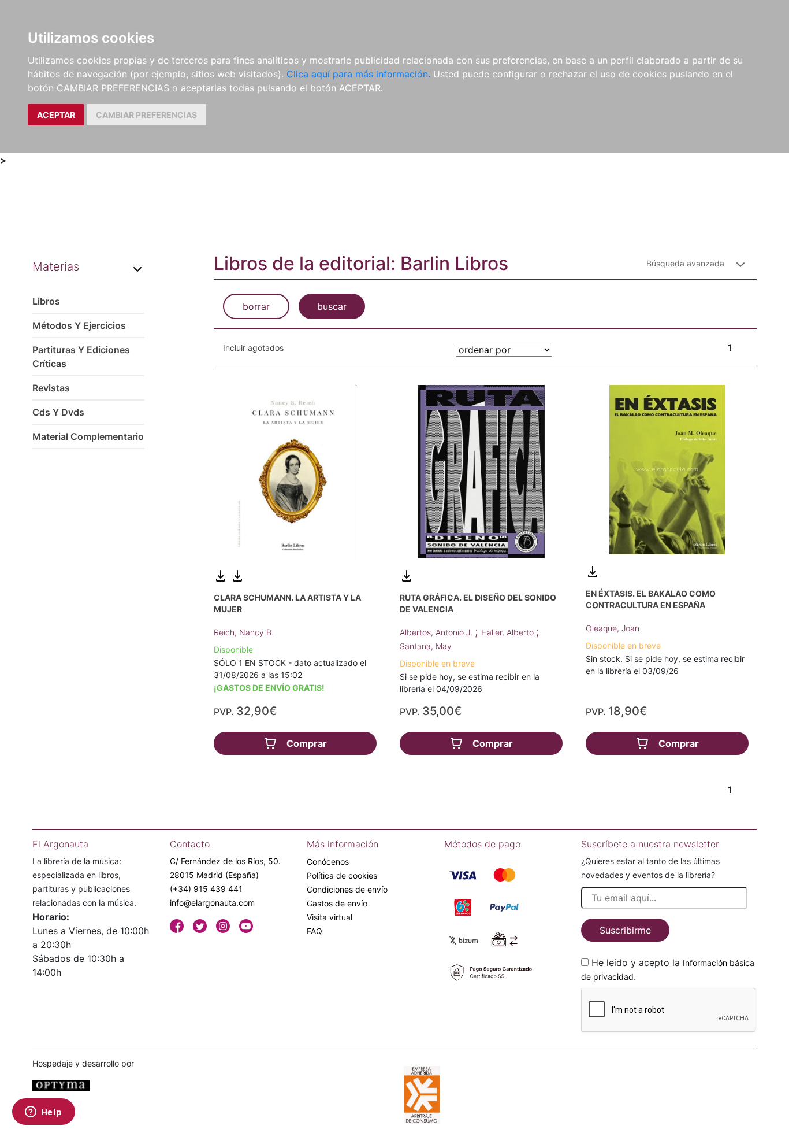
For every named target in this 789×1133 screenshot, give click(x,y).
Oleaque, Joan (612, 628)
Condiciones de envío (347, 889)
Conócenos (328, 862)
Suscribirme (625, 930)
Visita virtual (329, 917)
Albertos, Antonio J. (437, 632)
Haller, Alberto (508, 632)
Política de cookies (342, 875)
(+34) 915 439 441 (206, 889)
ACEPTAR (56, 115)
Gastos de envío (337, 903)
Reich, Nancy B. (244, 632)
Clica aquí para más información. (358, 74)
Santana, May (426, 646)
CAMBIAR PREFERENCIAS (146, 115)
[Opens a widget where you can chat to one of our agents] (43, 1112)
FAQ (314, 931)
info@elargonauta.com (212, 903)
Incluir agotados (253, 348)
